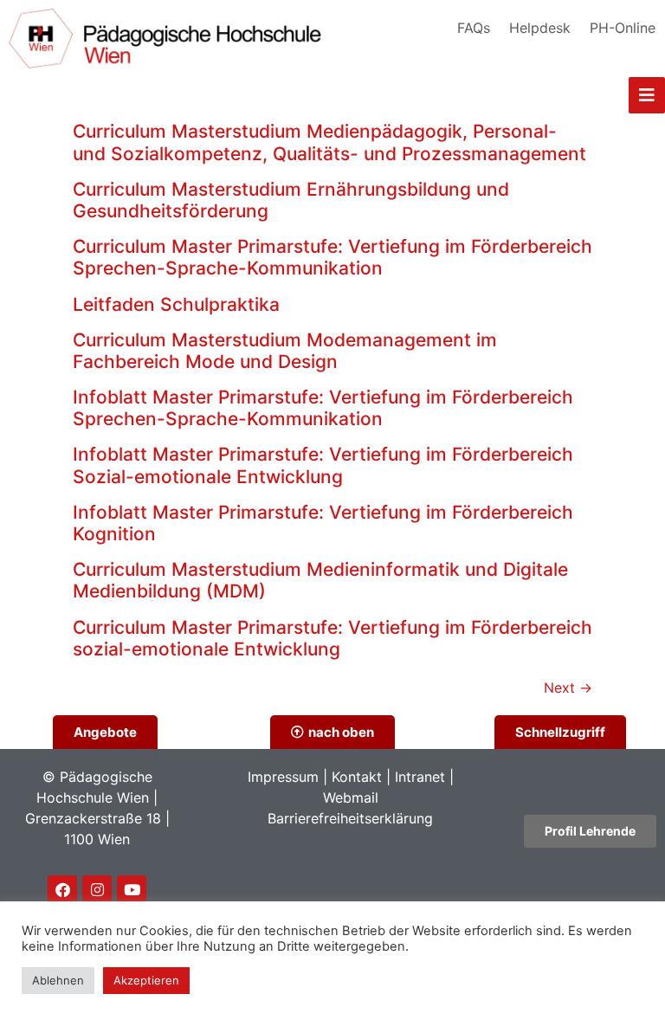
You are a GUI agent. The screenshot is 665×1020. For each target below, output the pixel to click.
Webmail (350, 797)
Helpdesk (540, 27)
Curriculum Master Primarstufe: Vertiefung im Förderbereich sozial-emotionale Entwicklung (332, 638)
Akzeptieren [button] (146, 980)
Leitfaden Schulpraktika (176, 304)
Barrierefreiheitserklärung (350, 818)
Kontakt (357, 776)
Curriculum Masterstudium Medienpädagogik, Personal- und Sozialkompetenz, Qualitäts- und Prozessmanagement (329, 142)
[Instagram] (97, 890)
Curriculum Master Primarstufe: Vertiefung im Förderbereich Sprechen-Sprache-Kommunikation (332, 257)
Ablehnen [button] (58, 980)
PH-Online (622, 27)
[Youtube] (131, 890)
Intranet (420, 776)
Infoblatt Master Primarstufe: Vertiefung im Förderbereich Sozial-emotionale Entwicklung (323, 465)
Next (568, 687)
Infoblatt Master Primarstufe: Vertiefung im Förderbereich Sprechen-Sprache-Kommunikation (323, 407)
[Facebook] (62, 890)
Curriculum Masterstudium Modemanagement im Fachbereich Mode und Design (285, 350)
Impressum (283, 776)
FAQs (473, 27)
